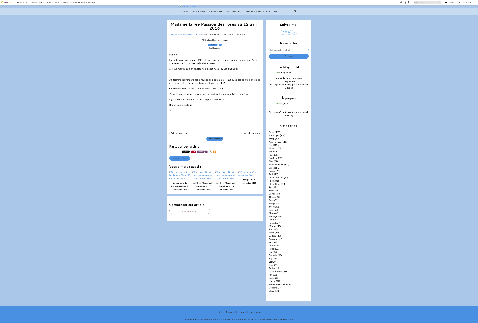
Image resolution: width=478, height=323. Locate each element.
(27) (274, 281)
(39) (274, 246)
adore (209, 40)
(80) (275, 158)
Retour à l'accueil (215, 139)
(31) (273, 259)
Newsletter (199, 11)
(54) (274, 194)
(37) (274, 249)
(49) (274, 213)
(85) (273, 155)
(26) (280, 284)
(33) (275, 255)
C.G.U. (251, 319)
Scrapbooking (216, 11)
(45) (273, 229)
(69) (278, 178)
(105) (274, 145)
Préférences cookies (286, 319)
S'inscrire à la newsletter (180, 158)
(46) (275, 226)
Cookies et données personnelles (267, 319)
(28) (278, 272)
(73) (274, 171)
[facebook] (401, 2)
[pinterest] (409, 2)
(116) (278, 142)
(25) (274, 291)
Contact (231, 319)
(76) (275, 168)
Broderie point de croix (258, 11)
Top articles (222, 319)
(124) (274, 139)
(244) (277, 135)
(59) (272, 187)
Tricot (277, 11)
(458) (274, 132)
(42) (275, 239)
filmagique (290, 85)
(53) (274, 197)
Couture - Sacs (234, 11)
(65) (274, 181)
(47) (275, 216)
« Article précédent (178, 133)
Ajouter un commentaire (190, 211)
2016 (204, 40)
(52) (273, 200)
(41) (273, 242)
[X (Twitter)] (405, 2)
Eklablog (257, 312)
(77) (273, 161)
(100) (275, 148)
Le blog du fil (175, 34)
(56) (273, 191)
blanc (214, 40)
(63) (277, 184)
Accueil (185, 11)
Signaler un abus (241, 319)
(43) (274, 233)
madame (224, 40)
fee (219, 40)
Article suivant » (252, 133)
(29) (273, 265)
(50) (273, 210)
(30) (272, 262)
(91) (274, 152)
